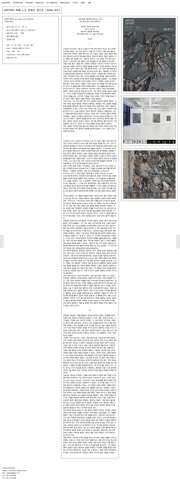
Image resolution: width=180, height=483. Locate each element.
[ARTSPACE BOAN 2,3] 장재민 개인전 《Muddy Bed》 (32, 10)
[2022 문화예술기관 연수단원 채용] (2, 241)
